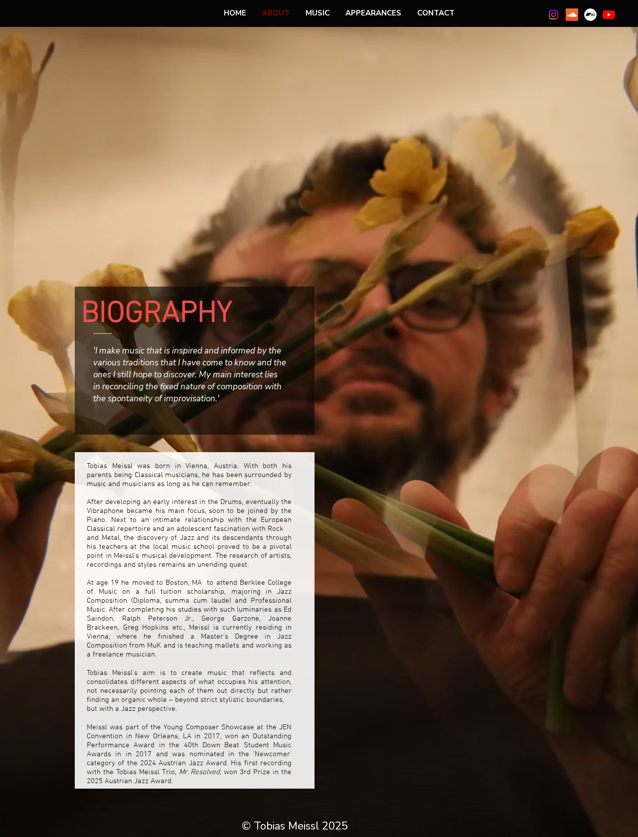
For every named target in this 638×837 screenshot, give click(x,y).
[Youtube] (609, 14)
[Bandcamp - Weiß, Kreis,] (590, 14)
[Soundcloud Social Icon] (572, 14)
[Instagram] (553, 14)
